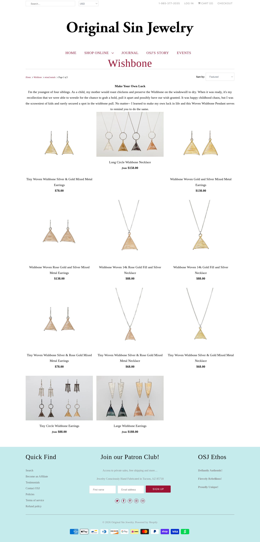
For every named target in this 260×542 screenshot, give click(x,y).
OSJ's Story (157, 53)
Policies (30, 494)
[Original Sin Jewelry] (130, 28)
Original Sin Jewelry (122, 522)
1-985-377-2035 (169, 3)
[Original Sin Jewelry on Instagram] (136, 501)
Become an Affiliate (37, 476)
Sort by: (201, 77)
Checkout (225, 3)
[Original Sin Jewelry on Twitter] (117, 501)
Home (70, 53)
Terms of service (35, 500)
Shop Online (97, 53)
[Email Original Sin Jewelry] (142, 501)
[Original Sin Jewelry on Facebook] (123, 501)
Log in (189, 3)
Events (184, 53)
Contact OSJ (33, 488)
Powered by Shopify (146, 522)
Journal (130, 53)
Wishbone (130, 63)
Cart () (207, 3)
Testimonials (33, 482)
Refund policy (34, 506)
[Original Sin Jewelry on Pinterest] (130, 501)
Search (29, 470)
